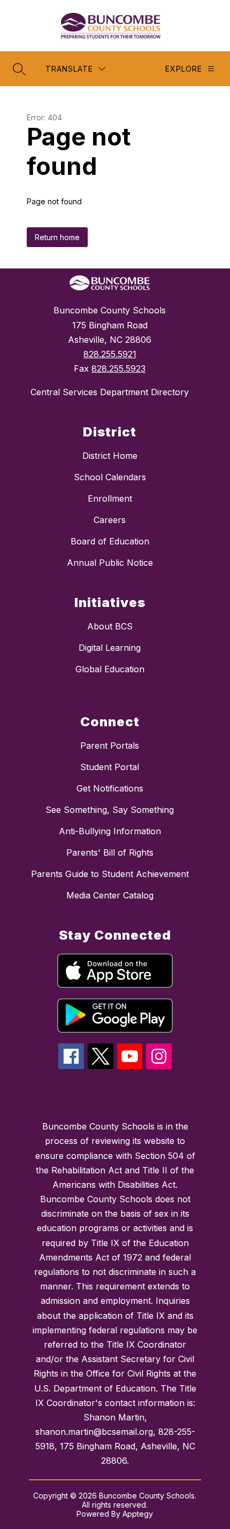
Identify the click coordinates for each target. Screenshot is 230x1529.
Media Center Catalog (110, 895)
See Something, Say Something (109, 809)
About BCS (110, 626)
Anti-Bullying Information (110, 831)
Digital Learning (110, 647)
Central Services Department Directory (109, 392)
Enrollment (110, 498)
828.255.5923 (118, 368)
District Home (109, 455)
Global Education (109, 669)
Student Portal (109, 767)
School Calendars (110, 477)
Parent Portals (109, 745)
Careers (110, 519)
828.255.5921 (109, 354)
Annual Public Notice (110, 562)
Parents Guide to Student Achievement (110, 874)
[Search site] (19, 69)
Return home (57, 237)
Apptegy (137, 1513)
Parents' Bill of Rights (110, 852)
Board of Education (110, 541)
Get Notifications (109, 788)
